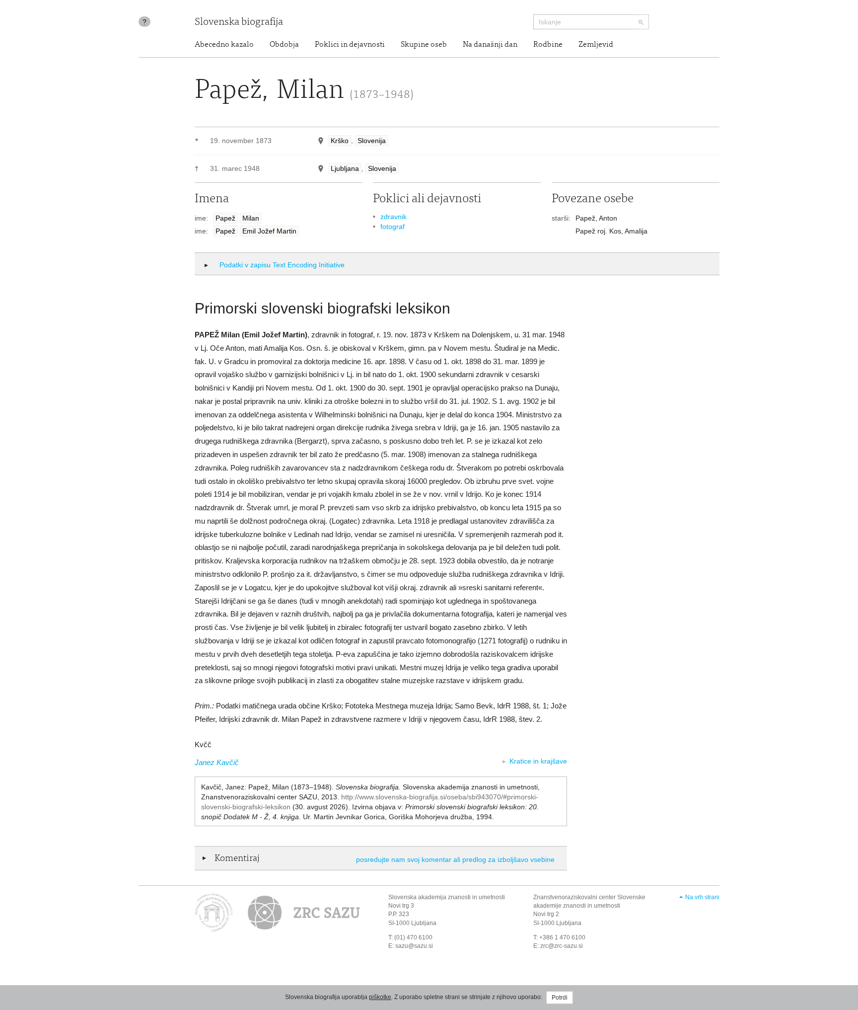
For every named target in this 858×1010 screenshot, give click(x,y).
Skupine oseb (424, 45)
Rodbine (548, 45)
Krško (340, 141)
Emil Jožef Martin (269, 231)
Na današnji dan (490, 45)
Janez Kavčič (217, 762)
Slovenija (372, 141)
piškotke (380, 997)
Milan (250, 218)
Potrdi (560, 997)
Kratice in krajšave (538, 761)
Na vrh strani (702, 897)
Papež (225, 218)
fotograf (392, 227)
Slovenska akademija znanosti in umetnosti (446, 897)
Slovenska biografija (239, 22)
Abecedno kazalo (224, 45)
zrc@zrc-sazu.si (561, 945)
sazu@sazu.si (414, 945)
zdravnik (393, 217)
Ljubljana (345, 168)
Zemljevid (595, 45)
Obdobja (284, 45)
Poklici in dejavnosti (350, 45)
